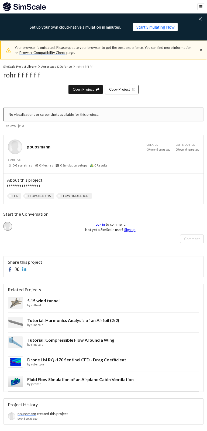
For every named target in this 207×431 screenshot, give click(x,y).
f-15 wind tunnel (43, 300)
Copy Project (119, 89)
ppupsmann (38, 146)
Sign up (130, 230)
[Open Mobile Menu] (200, 6)
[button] (15, 196)
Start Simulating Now (155, 27)
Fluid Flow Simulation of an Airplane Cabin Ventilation (80, 379)
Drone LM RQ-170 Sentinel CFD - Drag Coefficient (76, 359)
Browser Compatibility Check (42, 52)
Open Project (83, 89)
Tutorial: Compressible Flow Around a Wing (70, 339)
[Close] (201, 49)
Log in (100, 224)
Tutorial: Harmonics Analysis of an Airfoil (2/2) (73, 320)
